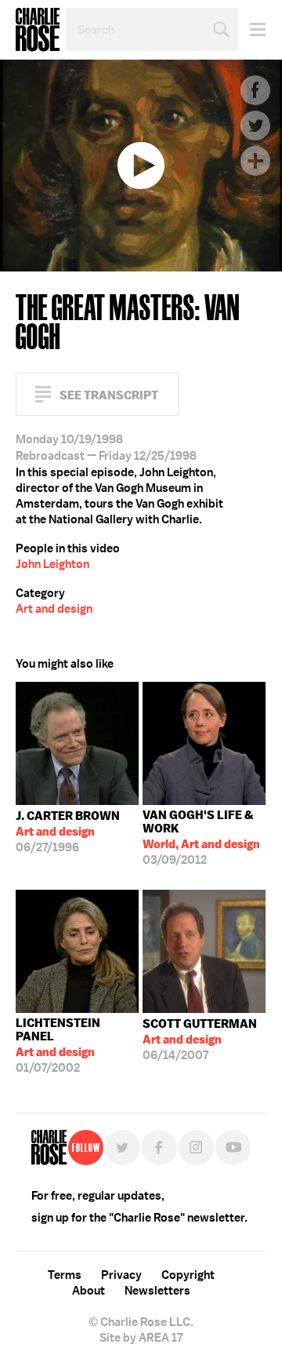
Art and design (54, 609)
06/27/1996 (68, 831)
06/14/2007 (200, 1039)
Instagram (196, 1147)
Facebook (255, 90)
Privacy (121, 1275)
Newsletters (157, 1291)
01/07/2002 (58, 1045)
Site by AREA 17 (141, 1338)
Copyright (188, 1275)
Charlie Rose (38, 30)
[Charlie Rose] (49, 1147)
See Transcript (109, 395)
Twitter (255, 125)
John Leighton (52, 564)
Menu (252, 29)
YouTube (233, 1147)
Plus (255, 161)
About (88, 1291)
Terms (64, 1275)
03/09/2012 (201, 837)
